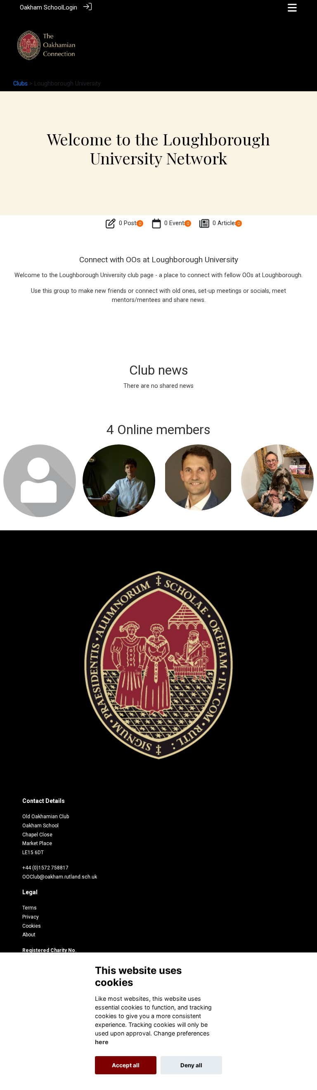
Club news (158, 370)
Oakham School (41, 7)
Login (70, 7)
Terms (29, 908)
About (28, 935)
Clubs (20, 83)
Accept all (126, 1065)
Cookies (31, 926)
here (102, 1041)
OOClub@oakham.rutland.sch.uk (59, 877)
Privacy (30, 917)
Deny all (191, 1065)
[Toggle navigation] (292, 7)
